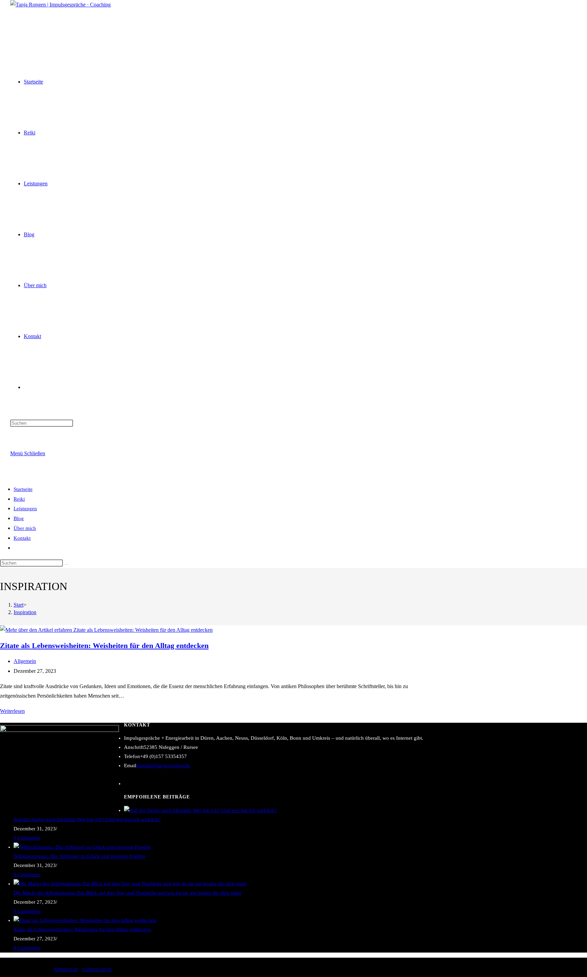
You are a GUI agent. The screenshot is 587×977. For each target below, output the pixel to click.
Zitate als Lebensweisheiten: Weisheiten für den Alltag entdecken (104, 645)
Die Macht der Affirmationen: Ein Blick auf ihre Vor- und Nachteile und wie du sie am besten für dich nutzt (127, 893)
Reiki (19, 499)
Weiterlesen (12, 711)
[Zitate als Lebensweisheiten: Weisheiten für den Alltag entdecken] (85, 920)
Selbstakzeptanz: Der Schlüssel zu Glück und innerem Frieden (79, 856)
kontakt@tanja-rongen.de (163, 765)
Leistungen (25, 508)
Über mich (25, 528)
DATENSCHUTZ (97, 969)
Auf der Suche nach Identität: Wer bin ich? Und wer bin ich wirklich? (87, 819)
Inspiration (25, 612)
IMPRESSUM (66, 969)
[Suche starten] (66, 564)
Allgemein (25, 661)
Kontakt (22, 538)
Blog (19, 518)
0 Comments (27, 838)
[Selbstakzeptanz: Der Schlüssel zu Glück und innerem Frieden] (82, 847)
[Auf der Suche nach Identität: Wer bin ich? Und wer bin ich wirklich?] (200, 810)
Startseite (23, 489)
